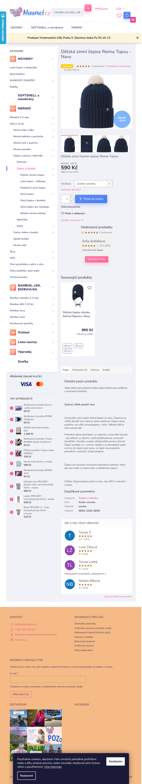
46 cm (67, 345)
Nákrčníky (22, 219)
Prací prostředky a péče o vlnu (26, 264)
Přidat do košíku (93, 199)
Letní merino (27, 342)
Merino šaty (19, 245)
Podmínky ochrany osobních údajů (92, 628)
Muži (12, 257)
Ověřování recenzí (83, 645)
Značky (23, 361)
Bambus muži (17, 317)
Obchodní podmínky (85, 623)
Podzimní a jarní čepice (33, 187)
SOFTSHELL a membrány (28, 97)
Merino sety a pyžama (25, 142)
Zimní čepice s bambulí (32, 200)
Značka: (71, 69)
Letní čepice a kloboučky (23, 67)
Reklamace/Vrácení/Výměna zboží (92, 632)
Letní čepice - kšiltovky (33, 181)
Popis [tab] (66, 370)
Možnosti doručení (71, 189)
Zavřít (79, 270)
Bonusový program (84, 641)
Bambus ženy (17, 310)
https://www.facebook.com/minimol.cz (36, 634)
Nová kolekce (17, 74)
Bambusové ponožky (21, 323)
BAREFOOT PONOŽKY (22, 80)
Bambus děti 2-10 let (21, 304)
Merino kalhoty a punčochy (28, 136)
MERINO (24, 108)
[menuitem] (16, 27)
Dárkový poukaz (19, 277)
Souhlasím (115, 761)
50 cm (78, 345)
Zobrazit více (96, 259)
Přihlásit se (21, 694)
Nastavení (26, 776)
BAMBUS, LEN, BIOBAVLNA (29, 287)
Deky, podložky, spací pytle (24, 270)
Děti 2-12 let (17, 123)
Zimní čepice (27, 194)
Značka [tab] (106, 370)
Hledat (88, 8)
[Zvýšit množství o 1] (71, 197)
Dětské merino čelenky (33, 213)
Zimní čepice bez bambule (34, 206)
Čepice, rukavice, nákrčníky (28, 155)
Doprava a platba (83, 637)
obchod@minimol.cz (26, 624)
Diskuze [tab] (95, 370)
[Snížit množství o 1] (71, 201)
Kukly (20, 226)
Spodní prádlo (21, 238)
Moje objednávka (83, 650)
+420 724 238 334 (25, 629)
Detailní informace (70, 220)
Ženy (12, 251)
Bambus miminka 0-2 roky (24, 298)
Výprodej (24, 352)
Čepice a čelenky (26, 168)
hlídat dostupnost (70, 206)
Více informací (53, 767)
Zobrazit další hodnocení (117, 596)
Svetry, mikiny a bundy (25, 232)
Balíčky (14, 86)
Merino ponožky (22, 149)
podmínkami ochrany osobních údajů (62, 686)
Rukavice (22, 162)
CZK (118, 9)
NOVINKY (25, 59)
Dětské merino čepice (32, 175)
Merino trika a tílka (23, 130)
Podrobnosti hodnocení (118, 66)
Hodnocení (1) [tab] (79, 370)
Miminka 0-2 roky (19, 117)
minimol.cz (21, 639)
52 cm (67, 351)
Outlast (23, 332)
